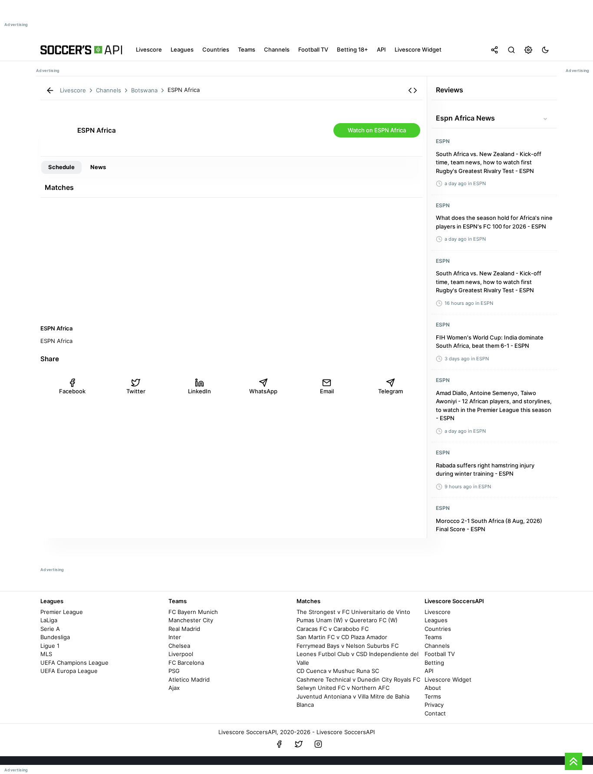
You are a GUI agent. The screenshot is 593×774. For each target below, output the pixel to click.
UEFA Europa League (69, 670)
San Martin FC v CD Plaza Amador (341, 637)
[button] (412, 90)
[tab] (61, 167)
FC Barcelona (186, 662)
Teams (433, 637)
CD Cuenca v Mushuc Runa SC (337, 670)
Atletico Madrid (189, 679)
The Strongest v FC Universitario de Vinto (353, 611)
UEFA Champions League (74, 662)
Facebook (72, 391)
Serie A (50, 628)
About (433, 687)
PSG (174, 670)
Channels (437, 645)
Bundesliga (55, 637)
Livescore (438, 611)
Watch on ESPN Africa (377, 130)
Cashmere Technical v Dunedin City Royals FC (358, 679)
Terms (433, 696)
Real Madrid (184, 628)
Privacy (434, 704)
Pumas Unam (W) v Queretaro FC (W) (347, 620)
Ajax (174, 687)
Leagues (436, 620)
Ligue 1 (49, 645)
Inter (174, 637)
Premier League (61, 611)
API (429, 670)
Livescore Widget (448, 679)
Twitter (135, 391)
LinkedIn (199, 391)
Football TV (440, 653)
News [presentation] (98, 166)
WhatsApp (263, 391)
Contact (435, 713)
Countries (438, 628)
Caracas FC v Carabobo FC (332, 628)
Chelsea (179, 645)
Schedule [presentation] (61, 166)
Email (327, 391)
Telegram (390, 391)
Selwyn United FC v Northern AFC (342, 687)
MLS (46, 653)
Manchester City (190, 620)
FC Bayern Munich (193, 611)
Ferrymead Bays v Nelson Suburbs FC (347, 645)
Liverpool (180, 653)
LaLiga (48, 620)
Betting (434, 662)
